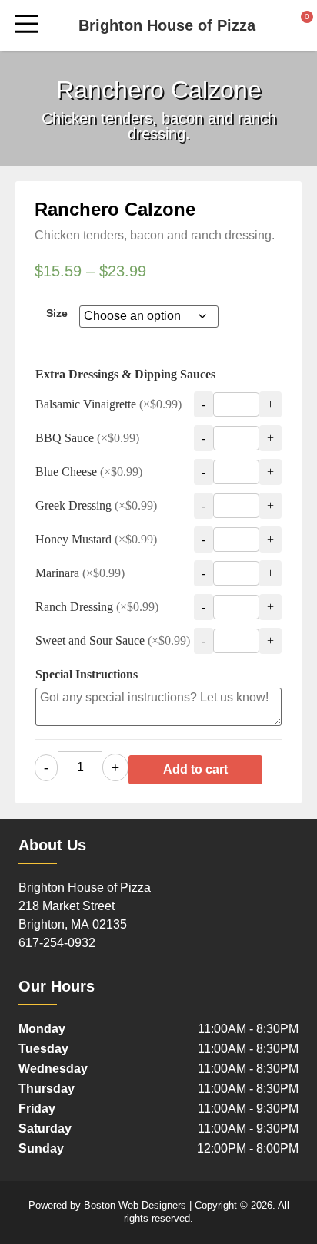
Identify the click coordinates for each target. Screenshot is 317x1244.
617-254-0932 (56, 942)
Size (57, 313)
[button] (26, 25)
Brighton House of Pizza (166, 25)
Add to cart (195, 769)
